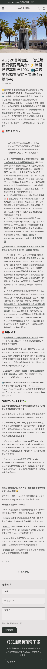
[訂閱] (39, 662)
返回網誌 (24, 572)
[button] (3, 8)
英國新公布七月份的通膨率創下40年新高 (21, 338)
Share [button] (7, 561)
